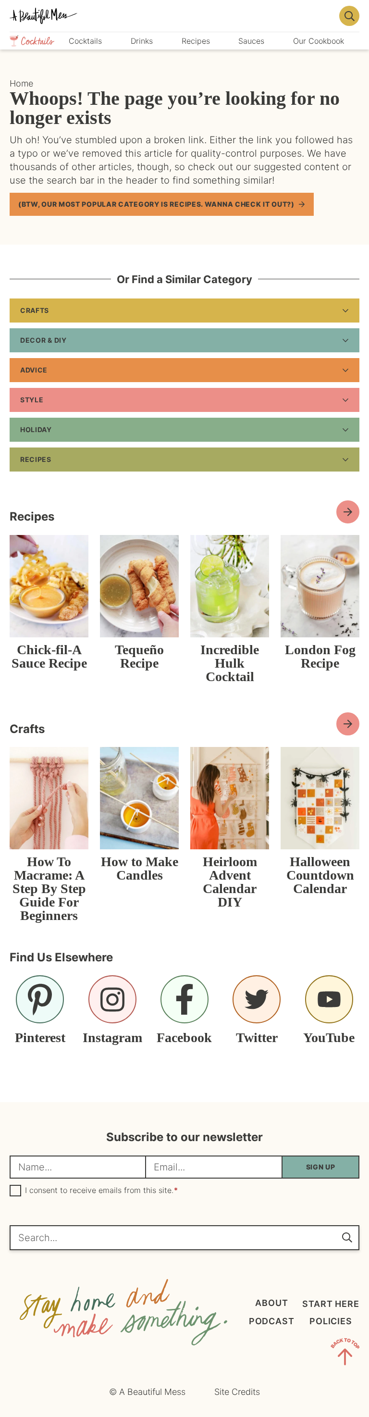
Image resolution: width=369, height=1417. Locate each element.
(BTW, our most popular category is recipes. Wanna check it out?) (156, 204)
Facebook (184, 1037)
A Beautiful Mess (171, 16)
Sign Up (320, 1167)
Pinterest (40, 1037)
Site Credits (237, 1392)
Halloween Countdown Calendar (320, 875)
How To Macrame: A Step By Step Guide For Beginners (49, 888)
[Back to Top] (345, 1353)
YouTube (329, 1037)
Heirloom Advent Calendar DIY (230, 881)
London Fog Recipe (320, 656)
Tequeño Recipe (139, 656)
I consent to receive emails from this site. (101, 1190)
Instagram (112, 1037)
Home (21, 83)
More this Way (347, 723)
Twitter (257, 1037)
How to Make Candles (139, 868)
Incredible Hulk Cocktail (229, 663)
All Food (347, 511)
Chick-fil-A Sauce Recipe (49, 656)
